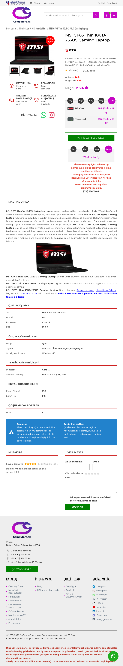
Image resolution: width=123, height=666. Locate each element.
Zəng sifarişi (24, 569)
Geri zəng (49, 3)
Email (96, 461)
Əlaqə (37, 3)
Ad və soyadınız (73, 461)
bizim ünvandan (28, 293)
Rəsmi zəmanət (85, 290)
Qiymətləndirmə (74, 473)
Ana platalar (14, 619)
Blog (39, 586)
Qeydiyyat (71, 586)
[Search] (96, 15)
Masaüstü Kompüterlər (15, 591)
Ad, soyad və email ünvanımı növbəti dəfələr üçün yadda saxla (90, 499)
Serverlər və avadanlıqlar (14, 606)
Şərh (68, 477)
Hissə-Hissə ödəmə (106, 290)
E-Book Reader (16, 611)
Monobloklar (15, 600)
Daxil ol (70, 590)
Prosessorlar (14, 623)
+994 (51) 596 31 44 (20, 554)
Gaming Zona (15, 586)
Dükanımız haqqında (48, 590)
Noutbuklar (14, 596)
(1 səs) (75, 70)
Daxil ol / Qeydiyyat (107, 3)
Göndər (77, 507)
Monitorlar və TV (17, 615)
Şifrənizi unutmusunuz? (74, 595)
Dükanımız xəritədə (21, 550)
